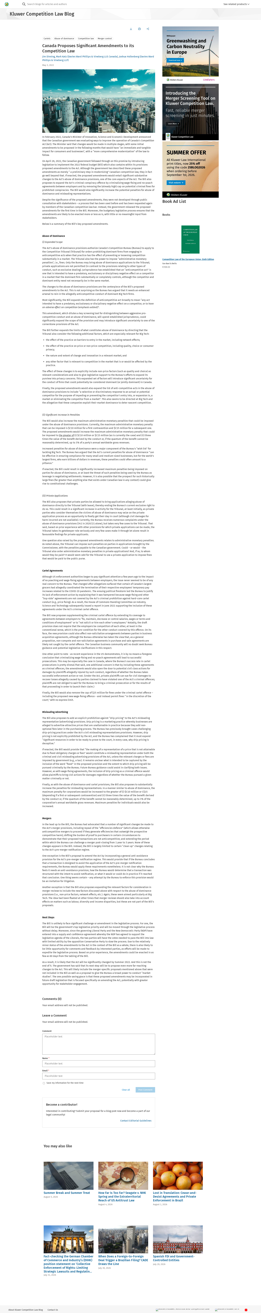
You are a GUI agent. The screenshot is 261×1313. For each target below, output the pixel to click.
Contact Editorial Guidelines (135, 1120)
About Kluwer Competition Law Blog (25, 1310)
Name (45, 1058)
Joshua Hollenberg (129, 56)
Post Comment (145, 1090)
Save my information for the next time (65, 1083)
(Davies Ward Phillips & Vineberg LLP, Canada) (92, 56)
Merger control (105, 38)
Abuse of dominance (64, 38)
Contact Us (53, 1310)
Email (45, 1070)
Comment (47, 1031)
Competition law (86, 38)
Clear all (126, 1090)
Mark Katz (61, 56)
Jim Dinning (48, 56)
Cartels (47, 38)
